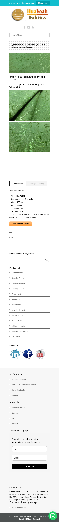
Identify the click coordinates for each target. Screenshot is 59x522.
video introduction (18, 407)
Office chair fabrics (19, 336)
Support (15, 423)
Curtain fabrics (17, 315)
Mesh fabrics (16, 304)
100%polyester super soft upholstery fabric (11, 243)
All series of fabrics (19, 379)
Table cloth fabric (18, 326)
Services (15, 413)
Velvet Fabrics (17, 294)
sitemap (15, 395)
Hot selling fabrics (18, 390)
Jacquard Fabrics (18, 283)
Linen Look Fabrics (19, 310)
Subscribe (29, 466)
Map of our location (19, 507)
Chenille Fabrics (18, 278)
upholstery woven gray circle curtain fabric (14, 243)
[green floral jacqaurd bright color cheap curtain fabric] (29, 63)
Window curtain (18, 320)
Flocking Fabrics (18, 288)
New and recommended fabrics (24, 384)
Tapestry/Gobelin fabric (21, 331)
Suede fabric (16, 299)
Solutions (15, 418)
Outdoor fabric (17, 272)
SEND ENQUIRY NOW (20, 223)
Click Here (43, 3)
